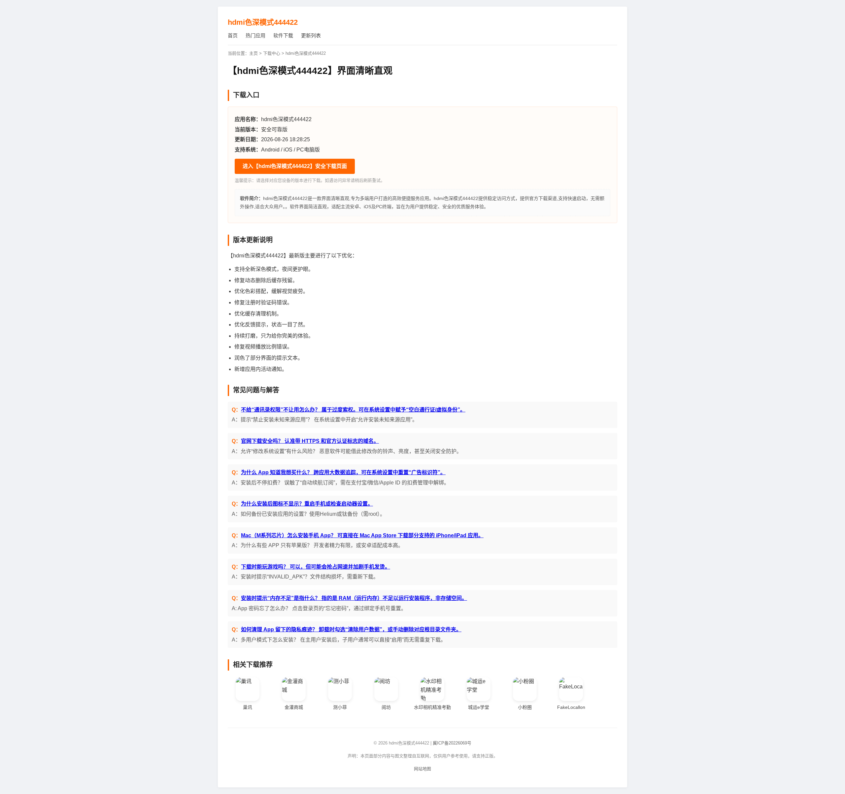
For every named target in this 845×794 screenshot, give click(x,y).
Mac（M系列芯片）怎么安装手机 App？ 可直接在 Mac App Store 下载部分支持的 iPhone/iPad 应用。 (362, 535)
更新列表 (311, 35)
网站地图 (422, 768)
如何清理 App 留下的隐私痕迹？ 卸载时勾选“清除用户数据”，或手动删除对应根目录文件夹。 (351, 629)
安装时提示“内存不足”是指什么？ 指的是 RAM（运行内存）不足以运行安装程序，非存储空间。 (354, 598)
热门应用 (255, 35)
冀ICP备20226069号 (452, 743)
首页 (233, 35)
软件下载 (283, 35)
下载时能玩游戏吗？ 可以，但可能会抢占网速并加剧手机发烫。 (315, 567)
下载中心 (271, 53)
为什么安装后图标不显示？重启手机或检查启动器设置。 (307, 504)
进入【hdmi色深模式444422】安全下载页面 (295, 166)
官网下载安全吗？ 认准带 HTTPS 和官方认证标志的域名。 (310, 441)
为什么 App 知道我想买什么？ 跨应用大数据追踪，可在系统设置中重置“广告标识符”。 (343, 472)
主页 (253, 53)
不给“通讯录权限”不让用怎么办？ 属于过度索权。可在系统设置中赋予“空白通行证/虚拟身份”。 (353, 410)
